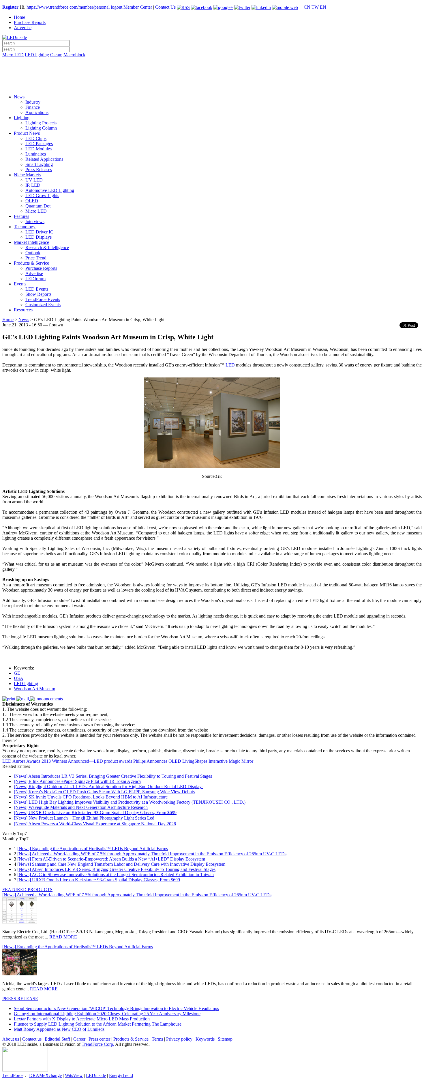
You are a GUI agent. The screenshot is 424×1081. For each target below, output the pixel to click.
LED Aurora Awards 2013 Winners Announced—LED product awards (67, 761)
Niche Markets (27, 174)
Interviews (34, 221)
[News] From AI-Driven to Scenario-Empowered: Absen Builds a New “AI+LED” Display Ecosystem (111, 858)
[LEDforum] (212, 86)
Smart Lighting (39, 164)
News (19, 96)
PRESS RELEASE (20, 998)
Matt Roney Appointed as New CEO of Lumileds (59, 1029)
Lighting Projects (41, 122)
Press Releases (38, 169)
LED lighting (37, 54)
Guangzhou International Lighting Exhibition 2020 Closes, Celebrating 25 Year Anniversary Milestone (107, 1013)
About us (10, 1039)
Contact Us (165, 7)
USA (18, 678)
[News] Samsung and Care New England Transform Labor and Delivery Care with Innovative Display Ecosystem (121, 864)
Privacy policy (179, 1039)
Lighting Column (41, 128)
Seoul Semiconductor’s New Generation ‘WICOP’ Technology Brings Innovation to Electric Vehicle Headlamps (116, 1008)
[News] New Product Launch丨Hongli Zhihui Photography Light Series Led (84, 818)
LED (230, 364)
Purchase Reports (30, 22)
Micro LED (13, 54)
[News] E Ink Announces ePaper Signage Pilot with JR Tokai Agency (77, 781)
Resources (23, 309)
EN (323, 7)
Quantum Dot (37, 205)
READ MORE (63, 936)
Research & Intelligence (47, 247)
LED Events (36, 289)
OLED (31, 200)
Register (10, 7)
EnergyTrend (121, 1075)
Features (21, 216)
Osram (56, 54)
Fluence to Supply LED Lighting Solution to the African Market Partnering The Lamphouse (97, 1024)
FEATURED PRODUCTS (27, 889)
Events (20, 283)
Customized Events (43, 304)
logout (116, 7)
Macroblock (74, 54)
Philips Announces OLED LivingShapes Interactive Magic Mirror (193, 761)
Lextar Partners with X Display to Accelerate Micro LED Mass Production (82, 1018)
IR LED (32, 185)
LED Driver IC (39, 231)
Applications (36, 112)
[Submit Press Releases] (212, 78)
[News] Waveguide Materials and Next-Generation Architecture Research (81, 807)
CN (307, 7)
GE (17, 673)
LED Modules (38, 148)
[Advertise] (212, 70)
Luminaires (35, 154)
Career (79, 1039)
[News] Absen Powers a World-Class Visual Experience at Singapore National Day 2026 (95, 823)
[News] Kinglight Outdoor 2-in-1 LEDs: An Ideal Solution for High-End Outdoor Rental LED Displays (108, 786)
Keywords (205, 1039)
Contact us (32, 1039)
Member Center (137, 7)
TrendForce (12, 1075)
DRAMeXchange (45, 1075)
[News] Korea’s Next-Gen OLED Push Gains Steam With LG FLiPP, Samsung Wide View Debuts (104, 791)
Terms (157, 1039)
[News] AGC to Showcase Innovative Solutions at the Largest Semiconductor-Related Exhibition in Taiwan (115, 874)
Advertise (22, 27)
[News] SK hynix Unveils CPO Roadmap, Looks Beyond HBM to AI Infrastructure (91, 796)
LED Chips (35, 138)
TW (315, 7)
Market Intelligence (31, 242)
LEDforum (35, 278)
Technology (24, 226)
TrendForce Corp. (98, 1044)
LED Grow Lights (42, 195)
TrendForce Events (42, 299)
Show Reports (38, 294)
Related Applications (44, 159)
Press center (99, 1039)
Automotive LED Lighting (49, 190)
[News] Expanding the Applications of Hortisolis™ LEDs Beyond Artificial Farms (92, 848)
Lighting (21, 117)
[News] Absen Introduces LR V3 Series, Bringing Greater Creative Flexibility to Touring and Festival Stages (113, 776)
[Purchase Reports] (212, 61)
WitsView (74, 1075)
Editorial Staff (57, 1039)
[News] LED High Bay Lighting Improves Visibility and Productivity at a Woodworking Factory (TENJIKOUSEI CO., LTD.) (129, 802)
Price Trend (35, 257)
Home (19, 17)
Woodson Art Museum (34, 688)
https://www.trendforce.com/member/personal (68, 7)
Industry (32, 102)
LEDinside (96, 1075)
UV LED (34, 179)
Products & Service (31, 263)
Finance (32, 107)
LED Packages (39, 143)
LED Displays (38, 237)
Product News (27, 133)
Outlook (32, 252)
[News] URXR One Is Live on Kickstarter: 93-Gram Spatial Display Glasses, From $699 (95, 812)
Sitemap (225, 1039)
